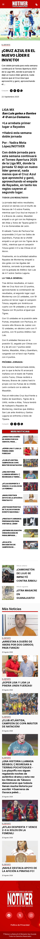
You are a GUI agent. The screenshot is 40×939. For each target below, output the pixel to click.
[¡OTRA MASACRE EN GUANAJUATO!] (8, 593)
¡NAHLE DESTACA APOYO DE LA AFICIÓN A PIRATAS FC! (12, 497)
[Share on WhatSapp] (21, 90)
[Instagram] (31, 915)
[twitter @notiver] (20, 915)
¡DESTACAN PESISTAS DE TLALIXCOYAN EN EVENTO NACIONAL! (11, 509)
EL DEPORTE (6, 45)
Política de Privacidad (20, 925)
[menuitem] (20, 925)
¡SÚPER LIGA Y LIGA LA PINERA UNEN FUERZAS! (11, 450)
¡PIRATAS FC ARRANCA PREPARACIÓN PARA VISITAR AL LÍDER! (11, 521)
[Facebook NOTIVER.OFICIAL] (9, 915)
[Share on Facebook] (14, 90)
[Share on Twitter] (11, 90)
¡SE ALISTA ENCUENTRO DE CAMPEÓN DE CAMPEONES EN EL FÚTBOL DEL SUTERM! (11, 547)
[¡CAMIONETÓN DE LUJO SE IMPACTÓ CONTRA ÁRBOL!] (8, 574)
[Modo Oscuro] (36, 4)
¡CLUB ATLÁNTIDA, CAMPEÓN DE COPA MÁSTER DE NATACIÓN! (12, 462)
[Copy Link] (18, 90)
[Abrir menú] (3, 4)
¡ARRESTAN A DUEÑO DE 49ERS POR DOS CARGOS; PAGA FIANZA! (18, 644)
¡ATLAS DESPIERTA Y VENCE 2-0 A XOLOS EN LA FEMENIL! (12, 486)
